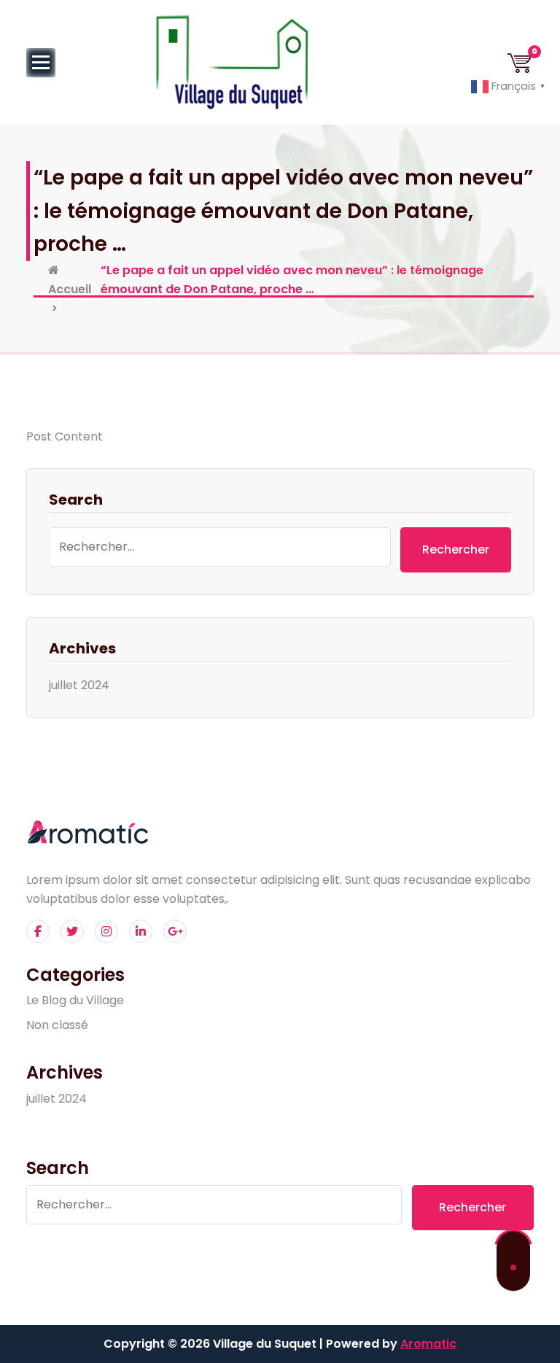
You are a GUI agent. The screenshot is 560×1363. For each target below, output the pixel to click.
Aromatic (428, 1343)
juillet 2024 (79, 685)
